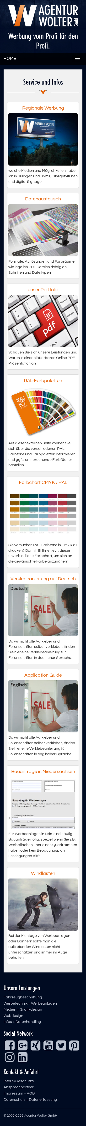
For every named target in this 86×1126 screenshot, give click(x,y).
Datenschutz (14, 1099)
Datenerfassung (43, 1099)
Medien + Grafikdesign (23, 1009)
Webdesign (13, 1016)
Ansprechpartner (19, 1087)
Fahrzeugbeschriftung (23, 997)
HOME (10, 58)
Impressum (13, 1093)
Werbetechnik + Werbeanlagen (30, 1003)
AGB (31, 1093)
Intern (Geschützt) (19, 1081)
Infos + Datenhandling (22, 1022)
